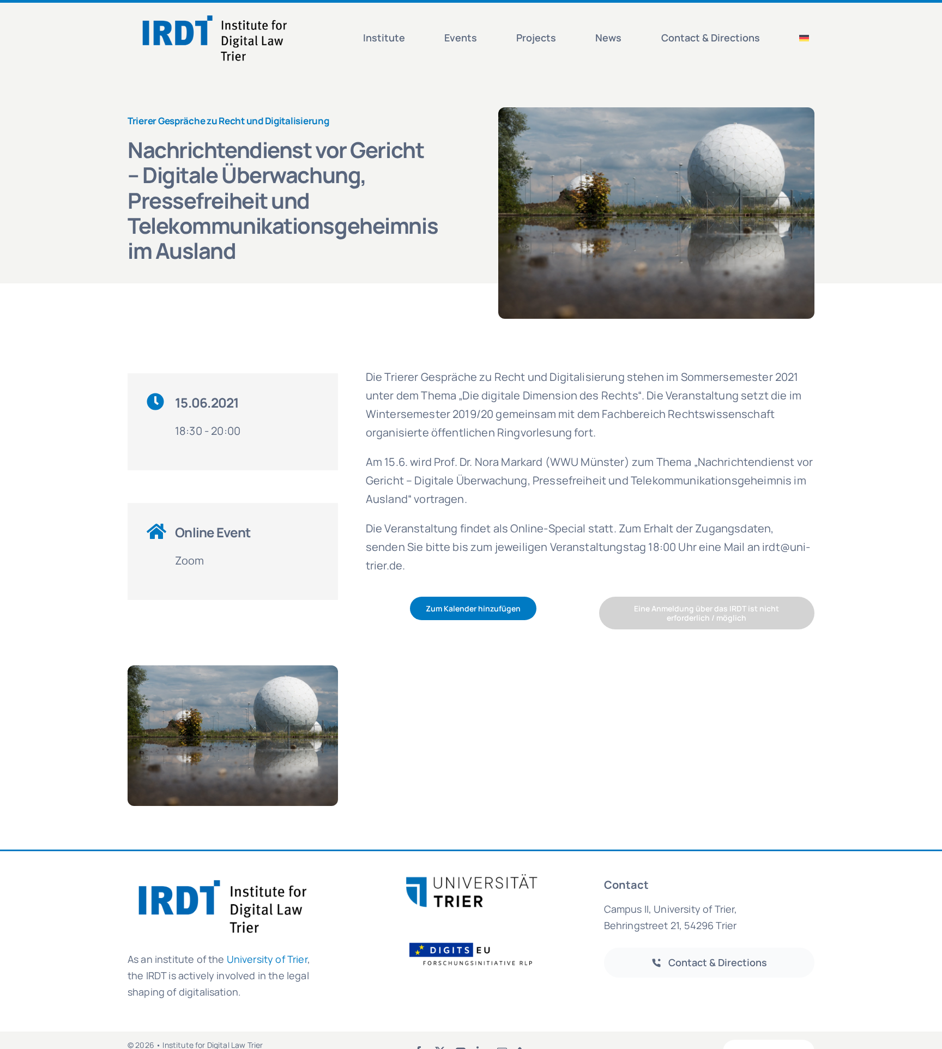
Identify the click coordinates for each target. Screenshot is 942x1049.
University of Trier (267, 959)
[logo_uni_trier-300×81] (471, 878)
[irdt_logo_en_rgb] (215, 14)
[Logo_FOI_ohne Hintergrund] (477, 942)
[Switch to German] (804, 38)
